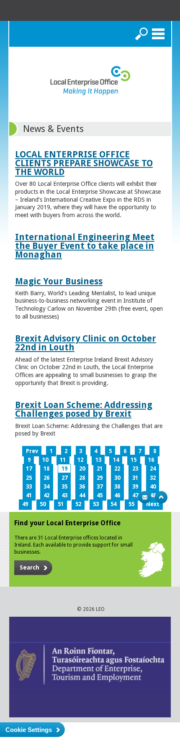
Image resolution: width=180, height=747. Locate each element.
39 (135, 487)
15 (133, 460)
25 (29, 478)
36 (82, 487)
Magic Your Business (59, 281)
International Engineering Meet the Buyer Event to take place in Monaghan (84, 246)
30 (117, 478)
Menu (158, 34)
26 (46, 478)
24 (153, 469)
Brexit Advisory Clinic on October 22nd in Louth (85, 342)
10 (45, 460)
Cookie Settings (28, 729)
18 (46, 469)
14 (116, 460)
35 (64, 487)
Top (161, 497)
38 (117, 487)
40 (153, 487)
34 (46, 487)
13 (98, 460)
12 (80, 460)
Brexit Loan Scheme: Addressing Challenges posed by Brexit (83, 409)
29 (100, 478)
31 (135, 478)
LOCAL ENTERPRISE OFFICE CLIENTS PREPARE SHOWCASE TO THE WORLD (84, 163)
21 (100, 469)
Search (141, 34)
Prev (32, 451)
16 (151, 460)
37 (100, 487)
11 (63, 460)
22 (117, 469)
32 (153, 478)
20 (82, 469)
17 (29, 469)
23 (135, 469)
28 (82, 478)
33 (29, 487)
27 (64, 478)
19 (64, 469)
